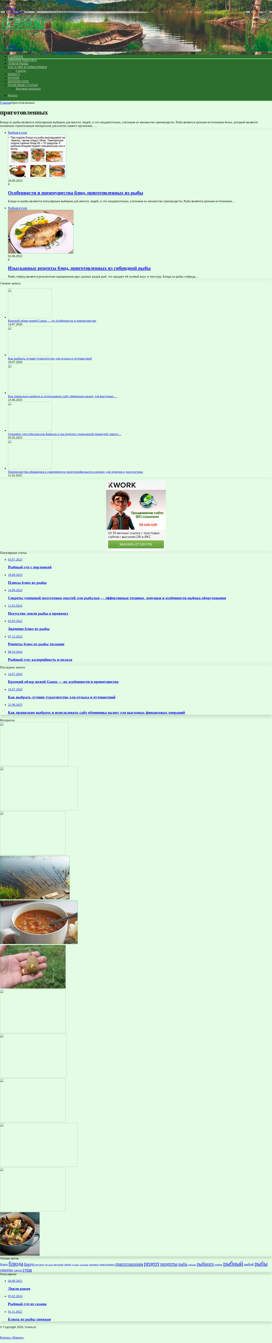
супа (27, 1269)
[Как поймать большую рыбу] (33, 1032)
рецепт (151, 1264)
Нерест (14, 74)
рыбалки (192, 1265)
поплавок (94, 1264)
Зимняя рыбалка (22, 60)
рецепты (168, 1263)
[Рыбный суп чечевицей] (39, 943)
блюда (16, 1263)
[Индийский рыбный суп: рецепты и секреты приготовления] (33, 854)
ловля (67, 1264)
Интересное (18, 81)
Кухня (13, 78)
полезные (84, 1265)
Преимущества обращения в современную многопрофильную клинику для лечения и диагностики (75, 472)
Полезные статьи (23, 85)
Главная (5, 102)
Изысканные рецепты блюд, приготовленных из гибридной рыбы (79, 268)
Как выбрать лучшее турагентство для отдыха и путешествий (50, 358)
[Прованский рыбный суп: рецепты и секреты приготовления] (20, 1254)
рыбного (205, 1263)
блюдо (29, 1264)
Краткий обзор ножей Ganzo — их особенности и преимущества (52, 320)
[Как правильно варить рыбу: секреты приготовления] (33, 1210)
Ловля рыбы (18, 63)
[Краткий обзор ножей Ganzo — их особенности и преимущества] (30, 317)
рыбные (218, 1264)
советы (18, 1270)
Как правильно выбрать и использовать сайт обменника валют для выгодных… (62, 396)
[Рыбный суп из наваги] (33, 1076)
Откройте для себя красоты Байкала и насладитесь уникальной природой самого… (64, 434)
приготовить (106, 1264)
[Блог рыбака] (22, 39)
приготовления (129, 1263)
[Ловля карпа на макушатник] (33, 987)
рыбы (261, 1263)
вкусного (39, 1264)
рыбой (249, 1264)
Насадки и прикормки (27, 67)
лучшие (75, 1264)
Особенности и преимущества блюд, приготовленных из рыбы (75, 192)
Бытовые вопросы (28, 88)
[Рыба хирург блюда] (33, 1121)
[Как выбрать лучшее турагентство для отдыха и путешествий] (30, 355)
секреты (6, 1270)
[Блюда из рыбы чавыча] (34, 764)
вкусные (49, 1264)
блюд (4, 1264)
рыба (182, 1264)
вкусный (58, 1264)
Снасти (21, 70)
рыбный (233, 1263)
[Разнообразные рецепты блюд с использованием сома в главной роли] (39, 809)
